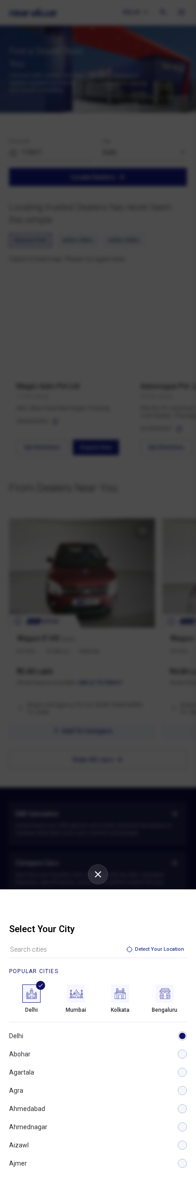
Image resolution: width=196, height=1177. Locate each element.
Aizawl (19, 1145)
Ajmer (18, 1163)
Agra (16, 1090)
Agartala (21, 1072)
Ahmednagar (28, 1127)
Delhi (16, 1036)
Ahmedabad (27, 1108)
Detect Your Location (159, 949)
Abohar (20, 1054)
